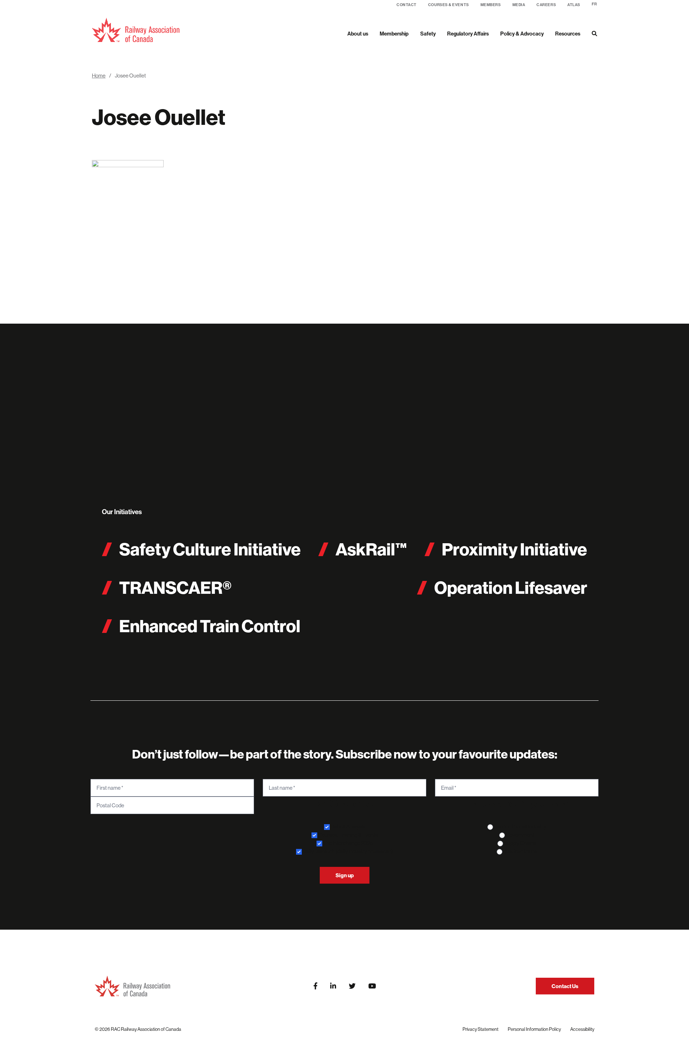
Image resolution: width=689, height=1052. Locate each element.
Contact (407, 4)
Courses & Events (448, 4)
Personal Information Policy (534, 1029)
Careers (546, 4)
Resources (567, 33)
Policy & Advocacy (522, 33)
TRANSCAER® (175, 587)
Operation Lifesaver (510, 587)
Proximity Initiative (514, 549)
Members (491, 4)
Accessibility (582, 1029)
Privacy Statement (480, 1029)
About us (357, 33)
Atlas (573, 4)
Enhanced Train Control (209, 626)
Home (99, 75)
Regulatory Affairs (468, 33)
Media (518, 4)
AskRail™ (371, 549)
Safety (428, 33)
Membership (394, 33)
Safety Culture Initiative (210, 549)
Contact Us (565, 986)
